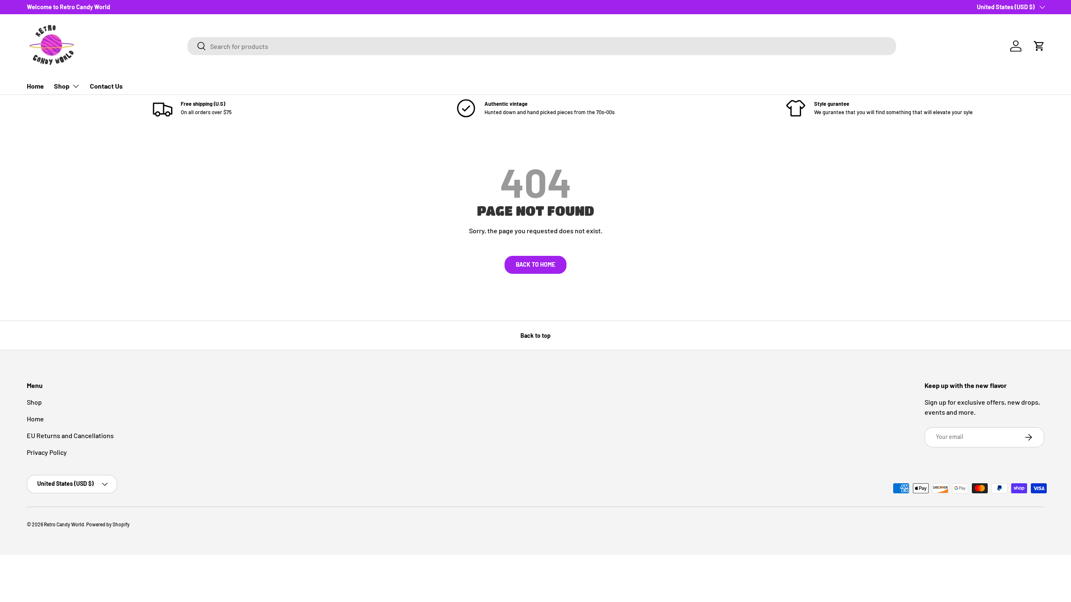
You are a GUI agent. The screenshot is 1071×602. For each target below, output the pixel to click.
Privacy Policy (47, 452)
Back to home (535, 264)
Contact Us (106, 86)
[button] (1039, 46)
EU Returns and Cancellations (70, 435)
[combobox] (541, 46)
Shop (61, 86)
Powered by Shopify (108, 524)
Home (35, 86)
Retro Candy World (64, 524)
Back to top (535, 335)
